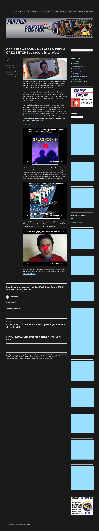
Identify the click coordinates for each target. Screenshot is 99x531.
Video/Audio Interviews (12, 69)
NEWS (23, 12)
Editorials (75, 68)
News (74, 75)
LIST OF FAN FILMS (46, 12)
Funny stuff (75, 71)
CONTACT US (89, 12)
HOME (16, 12)
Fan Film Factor (10, 524)
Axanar (74, 61)
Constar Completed (11, 72)
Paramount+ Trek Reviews (79, 76)
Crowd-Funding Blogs (78, 66)
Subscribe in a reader (76, 222)
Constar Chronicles (10, 71)
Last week (26, 81)
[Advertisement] (83, 139)
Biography (75, 63)
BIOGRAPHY (81, 12)
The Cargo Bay (76, 79)
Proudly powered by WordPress (22, 524)
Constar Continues (10, 74)
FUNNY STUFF (60, 12)
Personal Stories (77, 78)
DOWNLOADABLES (70, 12)
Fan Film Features (10, 67)
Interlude (75, 73)
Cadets (74, 65)
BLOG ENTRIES (32, 12)
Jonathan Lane (10, 63)
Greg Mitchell (27, 92)
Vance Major (14, 76)
